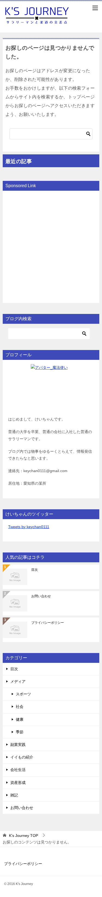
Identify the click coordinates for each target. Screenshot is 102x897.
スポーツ (23, 694)
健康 (19, 719)
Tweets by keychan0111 (28, 527)
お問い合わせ (41, 596)
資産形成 (18, 782)
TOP (23, 835)
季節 (19, 732)
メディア (18, 681)
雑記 (14, 795)
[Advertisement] (51, 246)
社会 (19, 706)
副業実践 (18, 744)
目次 (34, 570)
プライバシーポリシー (47, 623)
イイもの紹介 (21, 757)
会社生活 (18, 769)
